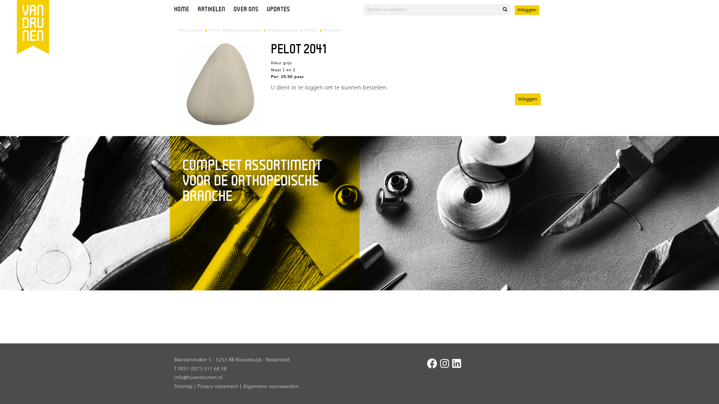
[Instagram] (444, 365)
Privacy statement (217, 386)
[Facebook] (432, 365)
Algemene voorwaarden (271, 386)
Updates (278, 9)
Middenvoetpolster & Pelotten (293, 30)
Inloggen (527, 10)
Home (181, 9)
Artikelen (211, 9)
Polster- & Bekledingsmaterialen (235, 30)
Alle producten (190, 30)
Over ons (246, 9)
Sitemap (183, 386)
